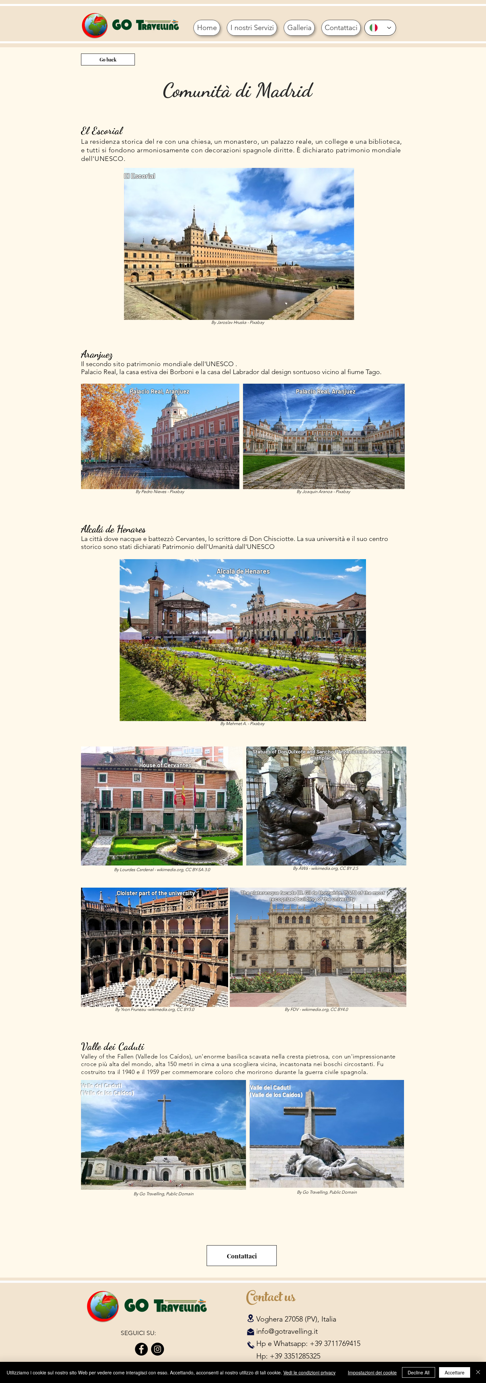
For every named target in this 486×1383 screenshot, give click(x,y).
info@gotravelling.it (287, 1331)
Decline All (418, 1372)
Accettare (455, 1372)
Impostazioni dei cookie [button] (372, 1372)
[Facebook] (141, 1349)
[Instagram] (157, 1349)
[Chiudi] (478, 1372)
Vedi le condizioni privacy (309, 1372)
